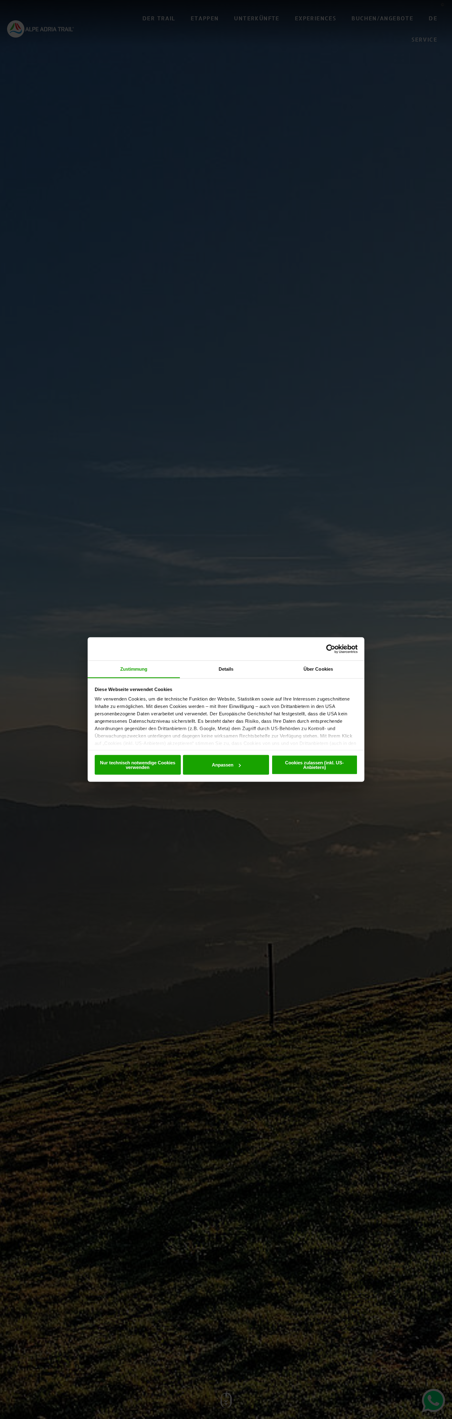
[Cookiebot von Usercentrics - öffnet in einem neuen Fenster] (331, 648)
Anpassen (222, 764)
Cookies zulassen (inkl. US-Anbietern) (314, 765)
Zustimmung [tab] (134, 669)
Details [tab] (226, 669)
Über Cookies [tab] (318, 669)
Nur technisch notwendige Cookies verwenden (137, 765)
